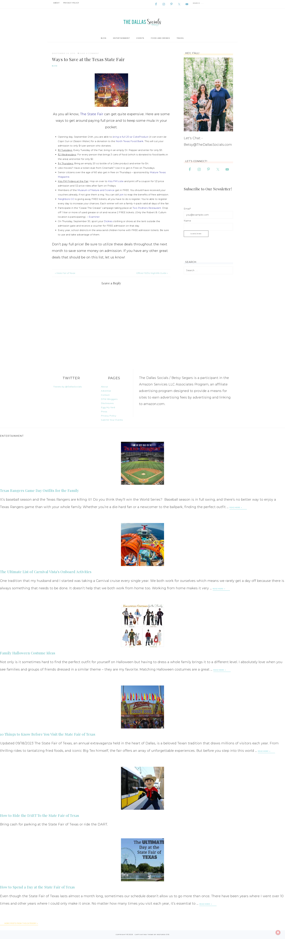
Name (187, 220)
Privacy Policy (108, 415)
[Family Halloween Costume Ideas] (142, 625)
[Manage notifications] (278, 932)
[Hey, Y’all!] (208, 94)
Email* (187, 208)
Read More (235, 507)
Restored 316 (163, 934)
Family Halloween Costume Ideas (27, 653)
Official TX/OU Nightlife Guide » (152, 273)
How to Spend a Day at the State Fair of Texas (37, 887)
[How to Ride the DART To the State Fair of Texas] (142, 788)
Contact (105, 395)
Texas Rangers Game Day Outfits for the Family (39, 490)
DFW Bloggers (109, 399)
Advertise (106, 390)
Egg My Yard (108, 407)
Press (104, 411)
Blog (54, 66)
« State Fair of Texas (65, 273)
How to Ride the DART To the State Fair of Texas (39, 815)
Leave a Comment (89, 53)
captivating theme (144, 934)
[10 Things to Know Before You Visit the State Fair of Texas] (142, 706)
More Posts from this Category (20, 923)
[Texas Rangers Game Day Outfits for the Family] (142, 463)
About (104, 386)
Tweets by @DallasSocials (67, 386)
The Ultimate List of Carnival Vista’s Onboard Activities (45, 571)
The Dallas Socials (142, 21)
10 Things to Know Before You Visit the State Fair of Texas (47, 734)
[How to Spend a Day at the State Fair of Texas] (142, 859)
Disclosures (107, 403)
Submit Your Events (112, 420)
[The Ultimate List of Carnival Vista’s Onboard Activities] (142, 544)
